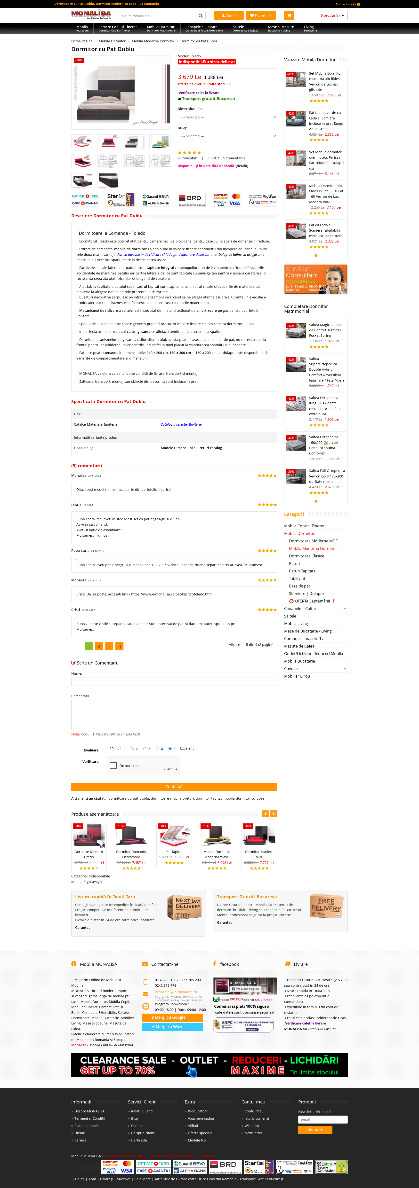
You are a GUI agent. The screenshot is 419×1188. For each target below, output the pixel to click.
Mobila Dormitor (112, 41)
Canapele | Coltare (301, 608)
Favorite (262, 15)
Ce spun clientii (143, 1133)
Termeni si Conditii (89, 1118)
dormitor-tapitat (209, 798)
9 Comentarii (188, 158)
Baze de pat (299, 586)
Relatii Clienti (142, 1111)
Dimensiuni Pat (190, 108)
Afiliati (193, 1125)
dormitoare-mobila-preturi (172, 798)
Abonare (315, 1130)
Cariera (80, 1140)
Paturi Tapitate (302, 571)
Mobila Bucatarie (299, 661)
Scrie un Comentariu (227, 158)
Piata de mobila (87, 1125)
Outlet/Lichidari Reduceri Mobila (313, 653)
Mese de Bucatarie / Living (308, 631)
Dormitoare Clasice (306, 556)
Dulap (182, 127)
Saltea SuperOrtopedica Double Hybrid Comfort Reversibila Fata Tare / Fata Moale (327, 369)
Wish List (252, 1125)
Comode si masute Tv (303, 638)
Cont (229, 15)
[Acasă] (91, 18)
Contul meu (254, 1111)
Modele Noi (197, 1140)
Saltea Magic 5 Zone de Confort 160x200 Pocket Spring (325, 330)
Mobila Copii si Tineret (304, 526)
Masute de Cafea (299, 646)
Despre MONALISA (89, 1111)
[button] (273, 813)
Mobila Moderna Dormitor (153, 41)
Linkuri (80, 1133)
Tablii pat (297, 578)
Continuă (174, 786)
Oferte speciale (200, 1133)
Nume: (76, 673)
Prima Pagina (82, 41)
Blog (134, 1118)
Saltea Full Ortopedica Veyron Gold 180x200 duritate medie (327, 476)
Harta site (139, 1140)
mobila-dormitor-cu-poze (244, 798)
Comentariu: (81, 696)
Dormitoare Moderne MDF (313, 541)
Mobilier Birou (297, 676)
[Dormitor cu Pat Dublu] (121, 92)
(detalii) (242, 166)
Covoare (291, 668)
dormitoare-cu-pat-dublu (128, 798)
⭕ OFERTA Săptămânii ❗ (312, 601)
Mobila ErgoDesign (86, 881)
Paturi (294, 563)
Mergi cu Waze (169, 1026)
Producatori (197, 1111)
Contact (137, 1125)
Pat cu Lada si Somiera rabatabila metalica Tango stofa (325, 230)
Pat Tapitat (174, 851)
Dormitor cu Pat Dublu (199, 41)
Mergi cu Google (169, 1017)
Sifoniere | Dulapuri (307, 593)
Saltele (290, 616)
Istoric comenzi (257, 1118)
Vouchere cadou (201, 1118)
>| (119, 646)
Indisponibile (99, 876)
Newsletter (253, 1133)
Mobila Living (296, 623)
